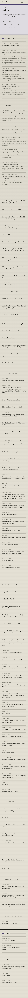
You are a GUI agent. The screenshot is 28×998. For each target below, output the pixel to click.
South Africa (13, 21)
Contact (19, 992)
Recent (5, 21)
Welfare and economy (9, 31)
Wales (17, 24)
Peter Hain (5, 2)
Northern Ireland (8, 24)
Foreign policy (13, 27)
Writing (15, 992)
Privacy (23, 992)
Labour (5, 27)
